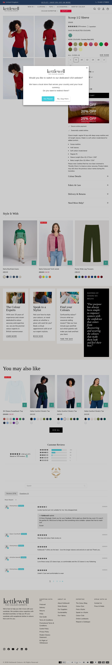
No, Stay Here (62, 99)
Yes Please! (48, 99)
